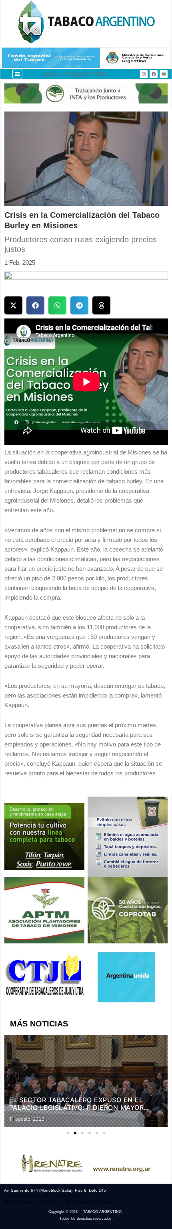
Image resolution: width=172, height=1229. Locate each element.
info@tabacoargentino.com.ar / (33, 1201)
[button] (17, 74)
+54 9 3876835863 (22, 1196)
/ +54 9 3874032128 (60, 1196)
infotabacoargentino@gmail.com (92, 1201)
